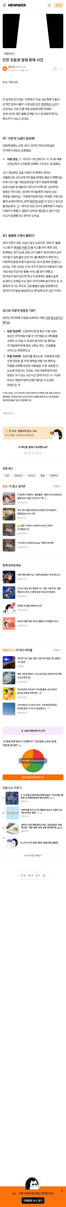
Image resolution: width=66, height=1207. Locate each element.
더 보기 (57, 486)
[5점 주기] (41, 453)
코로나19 (18, 475)
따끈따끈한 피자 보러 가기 (33, 777)
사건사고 (31, 475)
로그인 (59, 5)
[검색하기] (49, 5)
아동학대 (54, 475)
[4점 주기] (37, 453)
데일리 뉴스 (9, 53)
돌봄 (43, 475)
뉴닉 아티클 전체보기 (33, 855)
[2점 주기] (29, 453)
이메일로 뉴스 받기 (33, 1200)
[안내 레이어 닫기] (61, 1190)
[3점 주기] (33, 453)
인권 (7, 475)
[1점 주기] (25, 453)
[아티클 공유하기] (55, 69)
